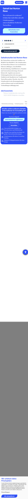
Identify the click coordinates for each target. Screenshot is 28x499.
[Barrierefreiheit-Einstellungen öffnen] (25, 252)
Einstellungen (5, 492)
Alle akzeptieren (9, 496)
